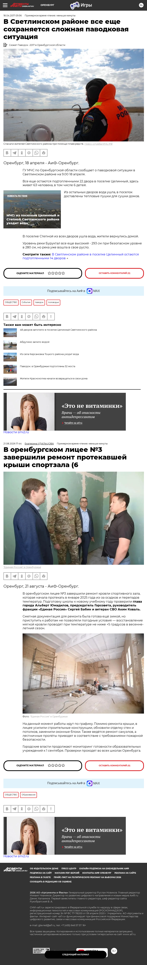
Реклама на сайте (125, 873)
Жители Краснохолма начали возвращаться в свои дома (53, 378)
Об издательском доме (44, 868)
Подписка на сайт (41, 873)
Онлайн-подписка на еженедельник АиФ (104, 868)
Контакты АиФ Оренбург (96, 873)
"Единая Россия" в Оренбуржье (22, 567)
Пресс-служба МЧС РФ (98, 143)
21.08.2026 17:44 (12, 443)
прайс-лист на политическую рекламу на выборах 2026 (87, 877)
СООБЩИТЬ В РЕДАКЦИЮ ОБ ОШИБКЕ (51, 881)
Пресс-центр (68, 868)
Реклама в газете (40, 877)
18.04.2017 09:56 (12, 15)
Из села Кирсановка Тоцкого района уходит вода (49, 354)
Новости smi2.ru (16, 432)
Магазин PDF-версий (67, 873)
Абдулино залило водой (34, 342)
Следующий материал (75, 954)
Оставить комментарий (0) (114, 273)
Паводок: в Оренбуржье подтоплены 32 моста (47, 366)
